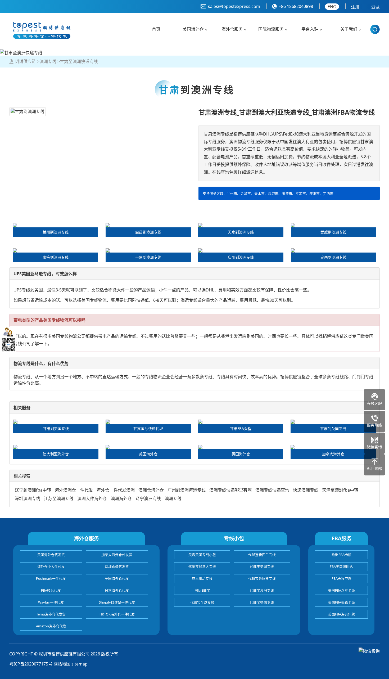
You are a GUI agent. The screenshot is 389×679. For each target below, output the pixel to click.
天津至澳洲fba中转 (340, 490)
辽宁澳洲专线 (148, 498)
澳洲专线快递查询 (272, 490)
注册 (355, 7)
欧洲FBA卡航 (341, 554)
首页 (156, 29)
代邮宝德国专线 (262, 602)
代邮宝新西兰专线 (262, 554)
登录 (375, 7)
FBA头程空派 (341, 578)
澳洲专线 (47, 61)
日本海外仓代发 (117, 590)
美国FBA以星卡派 (341, 590)
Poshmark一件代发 (51, 578)
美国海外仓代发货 (51, 554)
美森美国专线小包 (202, 554)
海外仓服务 (232, 29)
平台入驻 (309, 29)
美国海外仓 (193, 29)
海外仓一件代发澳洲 (116, 490)
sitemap (79, 664)
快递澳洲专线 (305, 490)
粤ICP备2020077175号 (30, 664)
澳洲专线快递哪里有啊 (230, 490)
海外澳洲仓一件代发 (74, 490)
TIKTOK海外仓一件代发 (117, 614)
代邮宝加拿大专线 (202, 566)
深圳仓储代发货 (117, 566)
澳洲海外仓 (121, 498)
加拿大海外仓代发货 (116, 554)
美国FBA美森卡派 (341, 602)
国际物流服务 (271, 29)
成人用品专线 (202, 578)
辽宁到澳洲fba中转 (33, 490)
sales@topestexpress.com (234, 6)
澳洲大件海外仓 (92, 498)
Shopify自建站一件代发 (117, 602)
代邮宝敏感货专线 (262, 578)
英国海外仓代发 (117, 578)
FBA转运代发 (51, 590)
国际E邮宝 (202, 590)
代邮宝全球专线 (202, 602)
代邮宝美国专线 (262, 566)
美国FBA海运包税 (341, 614)
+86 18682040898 (296, 6)
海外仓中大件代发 (51, 566)
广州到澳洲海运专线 (187, 490)
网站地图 (61, 664)
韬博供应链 (25, 61)
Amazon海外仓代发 (51, 626)
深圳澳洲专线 (27, 498)
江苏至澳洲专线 (59, 498)
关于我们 (348, 29)
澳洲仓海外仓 (151, 490)
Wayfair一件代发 (51, 602)
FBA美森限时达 (341, 566)
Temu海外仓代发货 (51, 614)
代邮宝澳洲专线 (262, 590)
